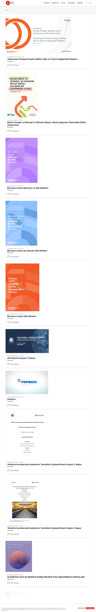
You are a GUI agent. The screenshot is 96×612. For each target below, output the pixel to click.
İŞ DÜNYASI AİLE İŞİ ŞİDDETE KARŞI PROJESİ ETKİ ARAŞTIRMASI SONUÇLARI (46, 577)
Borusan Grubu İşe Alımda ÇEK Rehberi (27, 251)
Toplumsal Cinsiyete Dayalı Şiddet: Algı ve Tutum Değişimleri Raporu (42, 59)
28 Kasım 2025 (21, 57)
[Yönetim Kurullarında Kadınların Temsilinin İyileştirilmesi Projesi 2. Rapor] (27, 435)
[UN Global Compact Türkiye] (27, 341)
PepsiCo (11, 399)
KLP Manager (15, 65)
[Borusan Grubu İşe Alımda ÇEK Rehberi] (21, 223)
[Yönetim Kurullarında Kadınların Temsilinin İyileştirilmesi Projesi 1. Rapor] (24, 500)
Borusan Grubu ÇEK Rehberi (21, 316)
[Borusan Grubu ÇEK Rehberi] (22, 287)
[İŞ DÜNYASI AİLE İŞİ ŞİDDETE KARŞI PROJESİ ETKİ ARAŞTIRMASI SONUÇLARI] (19, 556)
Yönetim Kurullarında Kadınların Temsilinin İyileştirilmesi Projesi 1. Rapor (44, 528)
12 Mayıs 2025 (21, 356)
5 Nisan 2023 (20, 574)
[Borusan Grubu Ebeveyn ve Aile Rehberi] (22, 160)
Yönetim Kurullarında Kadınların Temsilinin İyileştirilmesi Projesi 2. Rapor (44, 464)
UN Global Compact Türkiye (21, 358)
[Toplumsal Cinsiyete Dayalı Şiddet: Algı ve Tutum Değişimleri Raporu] (39, 35)
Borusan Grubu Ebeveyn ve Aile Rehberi (27, 188)
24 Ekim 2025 (20, 120)
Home (7, 10)
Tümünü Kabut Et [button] (90, 608)
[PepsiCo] (27, 382)
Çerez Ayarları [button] (81, 608)
